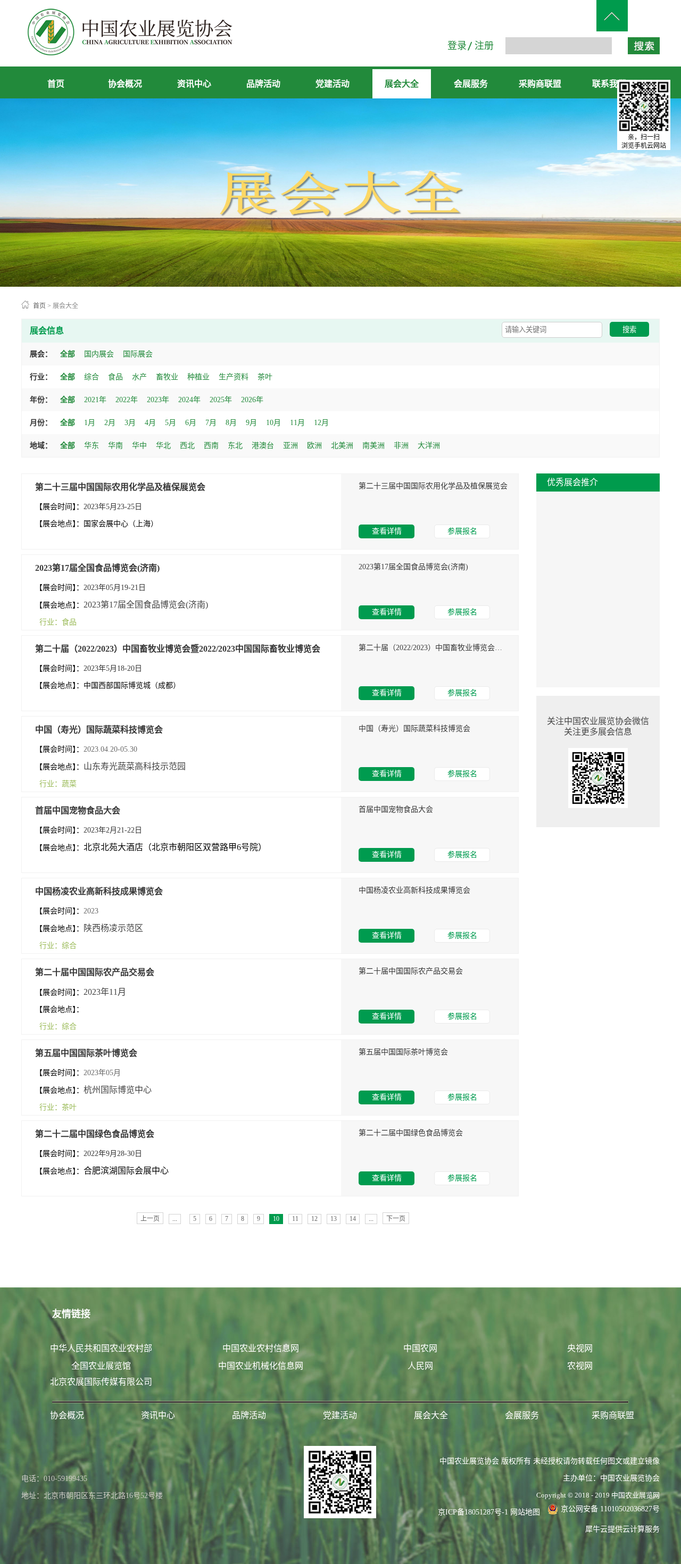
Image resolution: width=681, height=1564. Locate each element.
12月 (321, 423)
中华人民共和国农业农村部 (101, 1348)
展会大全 (65, 306)
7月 (211, 423)
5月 (170, 423)
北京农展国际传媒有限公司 (101, 1381)
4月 (150, 423)
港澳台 (263, 446)
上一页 (150, 1218)
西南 (211, 446)
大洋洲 (429, 446)
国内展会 (99, 354)
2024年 (189, 400)
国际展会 (138, 354)
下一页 (395, 1218)
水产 (139, 377)
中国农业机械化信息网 (260, 1365)
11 (295, 1218)
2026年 (252, 400)
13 (333, 1218)
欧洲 (314, 446)
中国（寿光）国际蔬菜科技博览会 (99, 729)
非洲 (401, 446)
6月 (190, 423)
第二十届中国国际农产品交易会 (94, 972)
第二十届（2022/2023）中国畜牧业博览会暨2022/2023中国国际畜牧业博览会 (177, 648)
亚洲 (290, 446)
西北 (187, 446)
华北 (163, 446)
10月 (273, 423)
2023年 (158, 400)
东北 (235, 446)
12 (314, 1218)
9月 (251, 423)
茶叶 (265, 377)
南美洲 (373, 446)
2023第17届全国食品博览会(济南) (97, 567)
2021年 (95, 400)
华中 (139, 446)
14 (353, 1218)
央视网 (580, 1348)
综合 (91, 377)
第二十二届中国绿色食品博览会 (94, 1133)
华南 (115, 446)
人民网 (420, 1365)
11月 (297, 423)
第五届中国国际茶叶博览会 (86, 1053)
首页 (55, 83)
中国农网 (420, 1348)
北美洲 (342, 446)
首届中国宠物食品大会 (77, 810)
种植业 (198, 377)
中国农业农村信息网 (260, 1348)
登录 (457, 45)
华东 (91, 446)
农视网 (580, 1365)
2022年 (126, 400)
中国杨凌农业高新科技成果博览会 (99, 891)
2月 (109, 423)
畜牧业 (167, 377)
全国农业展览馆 (101, 1365)
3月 (130, 423)
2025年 (221, 400)
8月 (231, 423)
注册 (484, 45)
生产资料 (233, 377)
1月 (89, 423)
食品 (115, 377)
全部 (67, 354)
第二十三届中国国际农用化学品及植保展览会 (120, 487)
